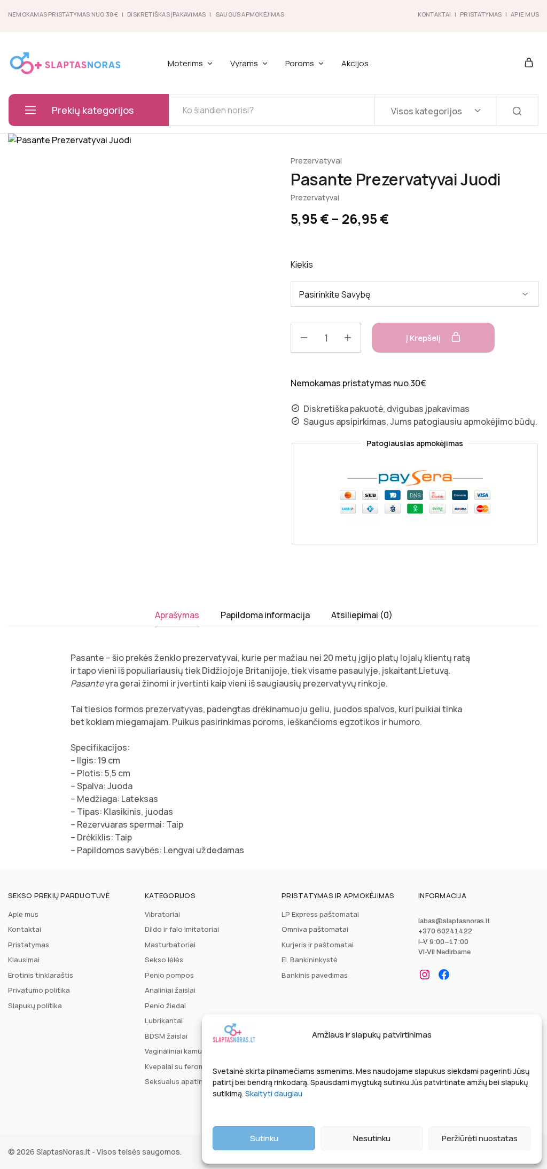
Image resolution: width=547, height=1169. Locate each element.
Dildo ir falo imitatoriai (182, 929)
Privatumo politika (39, 990)
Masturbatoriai (170, 944)
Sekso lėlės (164, 959)
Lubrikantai (164, 1020)
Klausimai (24, 959)
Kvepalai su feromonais (184, 1066)
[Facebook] (443, 974)
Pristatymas (481, 14)
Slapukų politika (35, 1005)
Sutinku (264, 1138)
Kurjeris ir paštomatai (318, 944)
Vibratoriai (162, 914)
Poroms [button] (299, 63)
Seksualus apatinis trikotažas (195, 1081)
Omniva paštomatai (315, 929)
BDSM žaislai (166, 1036)
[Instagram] (424, 974)
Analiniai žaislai (170, 990)
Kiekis (302, 264)
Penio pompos (169, 975)
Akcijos (355, 63)
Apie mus (23, 914)
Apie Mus (525, 14)
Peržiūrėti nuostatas (480, 1138)
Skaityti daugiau (273, 1093)
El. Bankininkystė (310, 959)
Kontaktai (434, 14)
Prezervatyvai (316, 160)
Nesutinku (371, 1138)
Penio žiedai (165, 1005)
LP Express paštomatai (320, 914)
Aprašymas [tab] (177, 615)
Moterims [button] (185, 63)
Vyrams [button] (244, 63)
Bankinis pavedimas (315, 975)
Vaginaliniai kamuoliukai (184, 1051)
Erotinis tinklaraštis (40, 975)
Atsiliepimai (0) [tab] (362, 615)
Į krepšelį (424, 338)
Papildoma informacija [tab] (265, 615)
